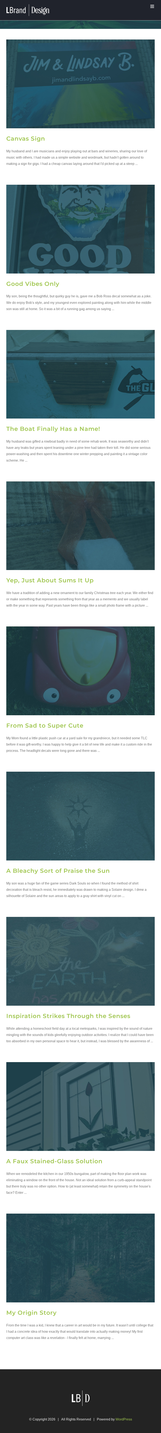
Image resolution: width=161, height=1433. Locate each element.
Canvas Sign (25, 138)
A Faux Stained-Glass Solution (54, 1161)
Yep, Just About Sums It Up (50, 580)
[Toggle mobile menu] (152, 6)
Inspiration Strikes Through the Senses (68, 1015)
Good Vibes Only (32, 283)
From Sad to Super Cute (44, 725)
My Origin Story (31, 1312)
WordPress (124, 1419)
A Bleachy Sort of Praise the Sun (58, 870)
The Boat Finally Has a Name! (53, 428)
